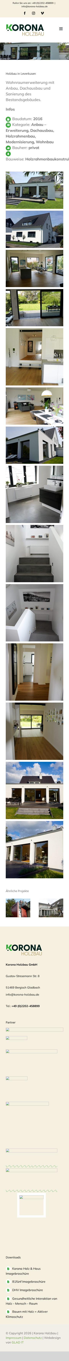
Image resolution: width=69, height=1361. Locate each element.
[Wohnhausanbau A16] (51, 908)
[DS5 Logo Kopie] (31, 1197)
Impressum (13, 1338)
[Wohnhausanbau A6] (18, 908)
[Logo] (16, 1078)
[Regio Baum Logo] (31, 1150)
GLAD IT (18, 1342)
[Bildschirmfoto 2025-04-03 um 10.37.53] (31, 1170)
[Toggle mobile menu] (61, 29)
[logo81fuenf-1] (27, 1103)
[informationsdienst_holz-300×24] (34, 1029)
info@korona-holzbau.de (34, 6)
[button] (9, 908)
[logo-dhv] (16, 1038)
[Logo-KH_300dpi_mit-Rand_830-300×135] (31, 1051)
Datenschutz (33, 1338)
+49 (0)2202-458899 (26, 1006)
